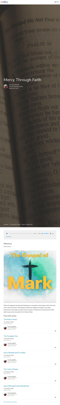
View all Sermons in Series (10, 402)
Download (8, 236)
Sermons (6, 224)
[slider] (21, 233)
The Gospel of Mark (15, 224)
